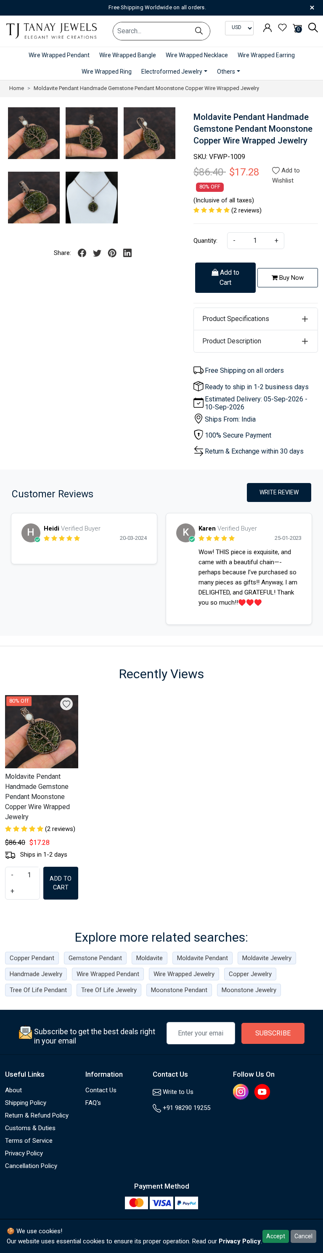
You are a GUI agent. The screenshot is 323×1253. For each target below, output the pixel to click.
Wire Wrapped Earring (266, 55)
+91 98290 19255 (185, 1108)
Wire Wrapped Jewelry (184, 974)
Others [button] (226, 71)
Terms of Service (29, 1140)
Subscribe (273, 1033)
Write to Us (177, 1092)
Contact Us (100, 1090)
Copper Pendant (32, 958)
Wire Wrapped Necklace (197, 55)
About (13, 1090)
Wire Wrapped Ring (107, 71)
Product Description (231, 341)
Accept (275, 1236)
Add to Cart (228, 277)
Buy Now (291, 277)
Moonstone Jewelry (249, 990)
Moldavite (149, 958)
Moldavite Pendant (202, 958)
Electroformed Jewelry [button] (171, 71)
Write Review (279, 492)
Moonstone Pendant (179, 990)
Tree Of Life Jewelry (109, 990)
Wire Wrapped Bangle (127, 55)
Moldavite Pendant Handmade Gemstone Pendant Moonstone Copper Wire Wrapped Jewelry (37, 797)
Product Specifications (235, 319)
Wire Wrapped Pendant (59, 55)
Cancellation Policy (31, 1166)
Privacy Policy (24, 1153)
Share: (62, 253)
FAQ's (93, 1103)
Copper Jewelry (250, 974)
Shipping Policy (25, 1103)
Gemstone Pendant (95, 958)
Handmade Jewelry (36, 974)
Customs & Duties (30, 1128)
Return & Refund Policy (37, 1115)
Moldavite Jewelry (266, 958)
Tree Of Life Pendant (38, 990)
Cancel (303, 1236)
